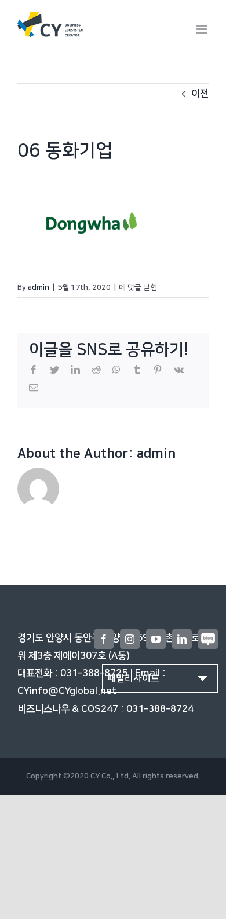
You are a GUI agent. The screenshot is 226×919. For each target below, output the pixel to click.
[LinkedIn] (182, 639)
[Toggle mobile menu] (202, 29)
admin (38, 287)
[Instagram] (130, 639)
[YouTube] (156, 639)
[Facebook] (104, 639)
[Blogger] (208, 639)
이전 (200, 93)
